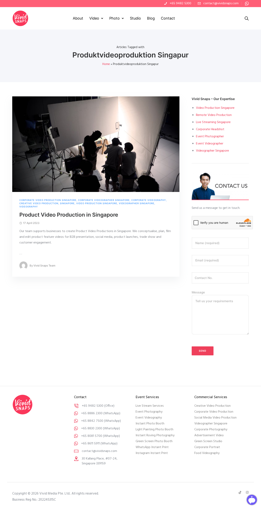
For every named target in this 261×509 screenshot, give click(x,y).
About (78, 18)
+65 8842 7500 (92, 421)
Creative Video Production (38, 203)
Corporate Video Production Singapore (47, 200)
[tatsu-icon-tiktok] (240, 492)
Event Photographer (210, 136)
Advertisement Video (209, 435)
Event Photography (149, 411)
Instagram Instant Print (152, 453)
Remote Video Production (214, 115)
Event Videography (149, 417)
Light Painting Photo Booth (154, 429)
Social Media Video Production (215, 417)
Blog (151, 18)
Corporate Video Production (213, 411)
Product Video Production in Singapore (68, 215)
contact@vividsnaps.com (221, 3)
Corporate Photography (210, 429)
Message (198, 292)
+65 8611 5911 (90, 443)
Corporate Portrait (207, 447)
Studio (135, 18)
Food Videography (207, 453)
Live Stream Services (150, 406)
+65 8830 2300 (91, 428)
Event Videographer (209, 143)
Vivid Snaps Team (44, 265)
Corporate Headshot (210, 129)
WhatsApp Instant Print (152, 447)
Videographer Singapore (136, 203)
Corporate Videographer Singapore (104, 200)
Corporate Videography (148, 200)
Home (106, 64)
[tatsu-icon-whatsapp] (247, 3)
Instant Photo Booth (150, 423)
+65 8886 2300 (92, 413)
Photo (114, 18)
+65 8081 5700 (91, 436)
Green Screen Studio (208, 441)
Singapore (67, 203)
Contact (168, 18)
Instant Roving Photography (155, 435)
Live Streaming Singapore (213, 122)
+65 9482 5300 (180, 3)
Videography (28, 207)
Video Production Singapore (96, 203)
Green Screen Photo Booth (154, 441)
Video (94, 18)
